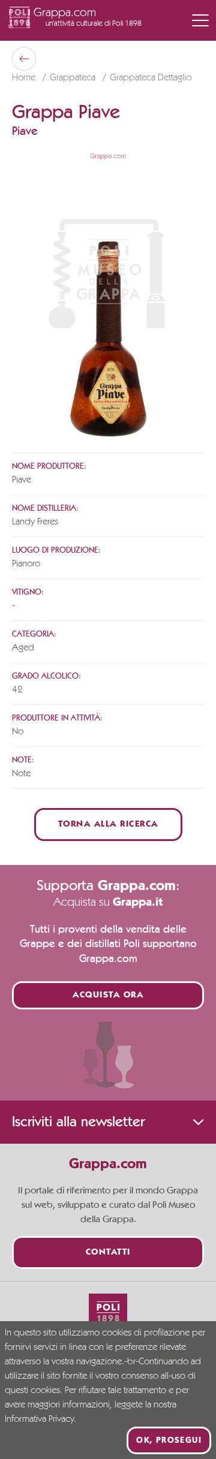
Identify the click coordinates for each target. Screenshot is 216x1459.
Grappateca (74, 78)
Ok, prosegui (169, 1440)
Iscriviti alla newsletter (78, 1122)
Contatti (108, 1252)
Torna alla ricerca (108, 824)
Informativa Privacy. (40, 1419)
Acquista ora (108, 995)
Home (25, 78)
